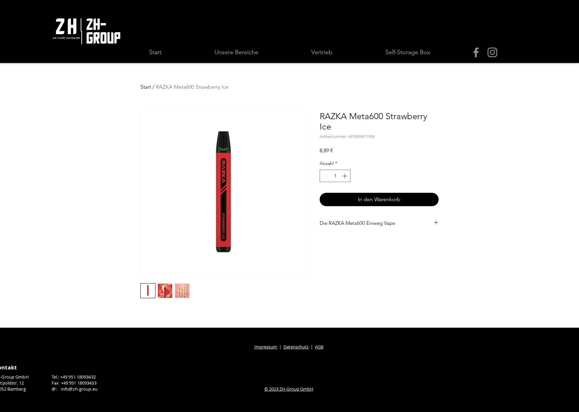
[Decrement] (325, 176)
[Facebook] (475, 52)
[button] (236, 52)
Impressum (265, 347)
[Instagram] (492, 52)
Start (145, 87)
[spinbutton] (335, 176)
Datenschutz (296, 347)
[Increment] (345, 176)
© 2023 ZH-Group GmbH (288, 389)
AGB (319, 347)
